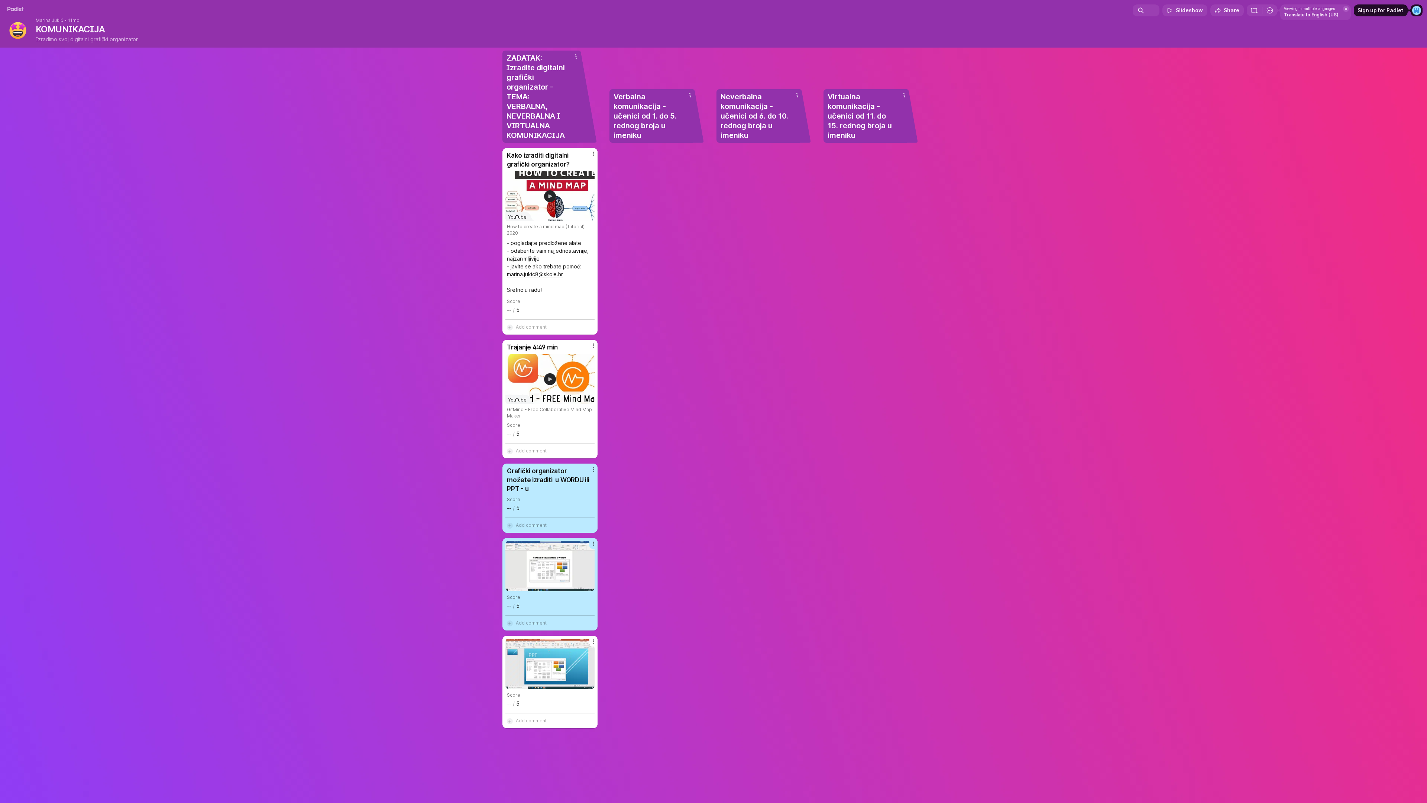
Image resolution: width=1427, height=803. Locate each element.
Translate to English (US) (1311, 14)
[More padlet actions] (1269, 10)
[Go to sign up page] (1417, 10)
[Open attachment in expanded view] (550, 566)
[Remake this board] (1254, 10)
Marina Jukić (49, 20)
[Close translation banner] (1346, 9)
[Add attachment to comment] (509, 327)
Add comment (531, 327)
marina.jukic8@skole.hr (535, 274)
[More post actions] (593, 154)
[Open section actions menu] (576, 56)
